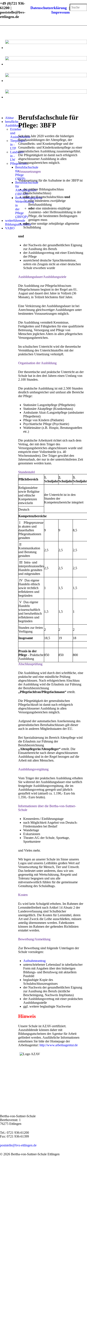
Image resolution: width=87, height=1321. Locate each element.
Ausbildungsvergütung (33, 769)
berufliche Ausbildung (13, 123)
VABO (10, 228)
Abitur (9, 118)
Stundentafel (26, 472)
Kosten (23, 895)
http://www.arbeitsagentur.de (58, 1045)
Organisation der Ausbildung (37, 363)
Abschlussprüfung (30, 664)
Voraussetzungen (29, 171)
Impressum (60, 12)
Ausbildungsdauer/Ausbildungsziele (42, 277)
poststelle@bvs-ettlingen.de (18, 1145)
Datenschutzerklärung (49, 8)
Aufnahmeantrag (34, 961)
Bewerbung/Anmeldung (34, 939)
